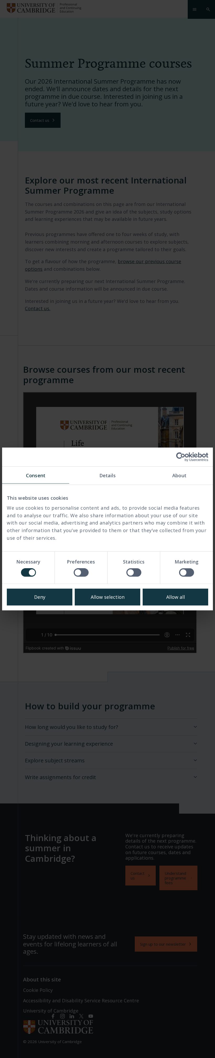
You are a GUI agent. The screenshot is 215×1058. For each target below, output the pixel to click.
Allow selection (108, 597)
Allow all (175, 597)
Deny (39, 597)
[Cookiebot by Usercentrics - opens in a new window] (185, 457)
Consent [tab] (35, 475)
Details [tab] (107, 475)
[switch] (81, 572)
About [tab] (179, 475)
